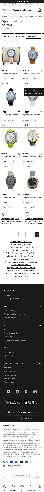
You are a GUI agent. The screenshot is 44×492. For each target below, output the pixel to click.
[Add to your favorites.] (19, 71)
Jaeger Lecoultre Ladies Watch (21, 267)
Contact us (8, 355)
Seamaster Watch (22, 276)
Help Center (9, 352)
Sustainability (9, 371)
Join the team (9, 378)
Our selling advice (11, 333)
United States (24, 478)
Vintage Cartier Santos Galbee (21, 256)
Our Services (10, 291)
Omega (13, 16)
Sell (6, 325)
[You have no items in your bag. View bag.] (39, 10)
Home (4, 16)
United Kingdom (13, 478)
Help (6, 348)
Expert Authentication (34, 218)
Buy (5, 306)
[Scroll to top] (37, 234)
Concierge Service (11, 298)
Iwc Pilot (29, 247)
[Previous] (16, 234)
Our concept (9, 295)
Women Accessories (27, 16)
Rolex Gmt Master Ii (15, 253)
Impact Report (10, 375)
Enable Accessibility (22, 1)
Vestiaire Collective (13, 364)
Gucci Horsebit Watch (21, 264)
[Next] (27, 234)
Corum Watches (21, 259)
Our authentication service (15, 314)
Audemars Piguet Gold (21, 244)
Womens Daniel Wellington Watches (21, 262)
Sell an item (9, 336)
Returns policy (10, 317)
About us (7, 367)
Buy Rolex (31, 253)
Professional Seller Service (15, 340)
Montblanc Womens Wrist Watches (20, 273)
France (5, 478)
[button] (39, 10)
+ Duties (11, 78)
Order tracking (10, 310)
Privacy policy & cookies (21, 418)
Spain (37, 478)
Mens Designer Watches (21, 241)
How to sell (8, 329)
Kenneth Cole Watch (21, 250)
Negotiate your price (10, 218)
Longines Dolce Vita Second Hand (20, 270)
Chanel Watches (15, 247)
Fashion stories (10, 382)
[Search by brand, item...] (4, 10)
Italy (22, 479)
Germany (32, 478)
